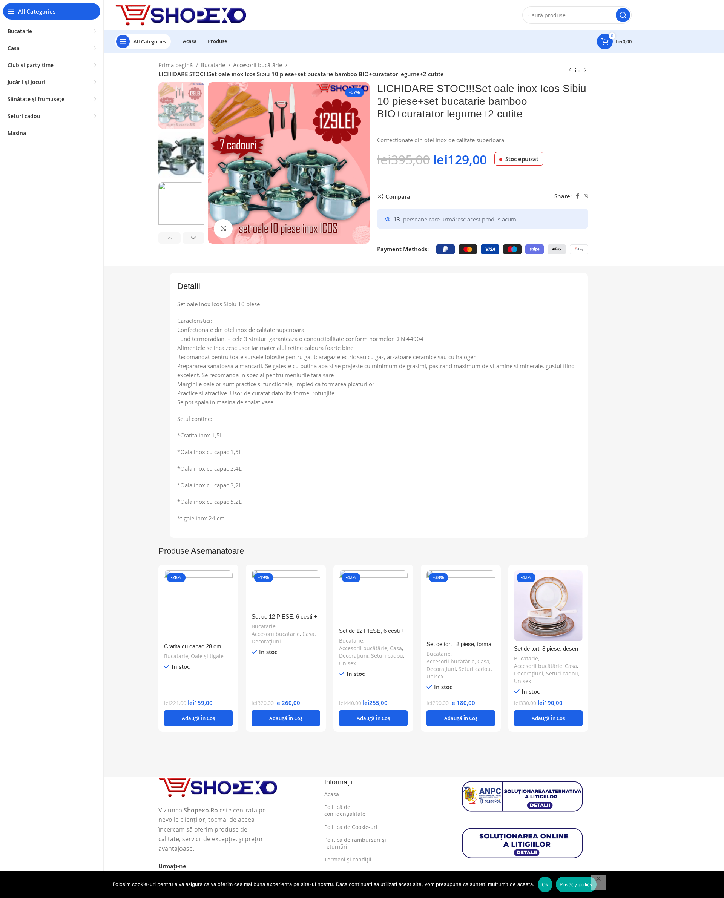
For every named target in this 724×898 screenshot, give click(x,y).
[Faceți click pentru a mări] (223, 228)
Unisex (347, 663)
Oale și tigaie (207, 656)
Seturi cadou (387, 655)
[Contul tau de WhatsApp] (586, 196)
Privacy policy (576, 884)
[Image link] (218, 787)
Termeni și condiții (347, 859)
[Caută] (623, 15)
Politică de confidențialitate (344, 810)
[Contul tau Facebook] (577, 196)
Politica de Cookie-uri (350, 826)
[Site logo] (181, 14)
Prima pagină (176, 65)
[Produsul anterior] (570, 70)
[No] (598, 882)
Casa (308, 633)
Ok (545, 884)
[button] (198, 718)
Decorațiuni (266, 641)
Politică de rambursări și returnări (355, 843)
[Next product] (585, 70)
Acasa (331, 794)
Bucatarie (214, 65)
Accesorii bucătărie (258, 65)
